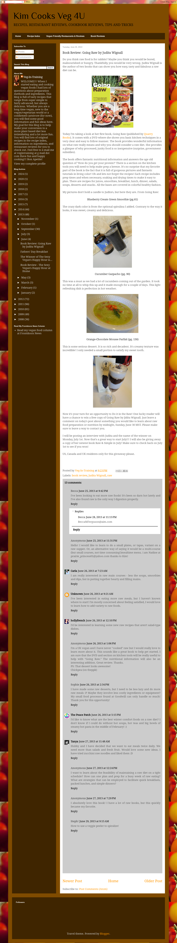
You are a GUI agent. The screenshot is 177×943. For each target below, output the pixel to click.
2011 (21, 304)
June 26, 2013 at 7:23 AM (92, 570)
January (26, 292)
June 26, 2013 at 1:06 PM (101, 643)
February (27, 287)
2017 (21, 194)
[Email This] (117, 471)
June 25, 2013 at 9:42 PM (93, 490)
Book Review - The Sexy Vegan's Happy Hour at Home (35, 268)
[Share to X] (122, 471)
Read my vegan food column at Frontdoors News (34, 332)
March (25, 282)
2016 (21, 199)
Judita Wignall (97, 475)
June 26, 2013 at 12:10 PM (101, 620)
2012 (21, 299)
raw (109, 475)
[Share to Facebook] (124, 471)
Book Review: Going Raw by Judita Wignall (35, 245)
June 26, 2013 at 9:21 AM (98, 593)
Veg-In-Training (33, 77)
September (28, 229)
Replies (79, 511)
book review (79, 475)
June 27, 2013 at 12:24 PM (102, 768)
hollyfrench (78, 620)
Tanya (74, 741)
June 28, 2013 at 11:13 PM (101, 517)
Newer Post (72, 881)
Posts (20, 51)
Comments (24, 57)
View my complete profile (30, 163)
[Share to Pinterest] (126, 471)
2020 (21, 179)
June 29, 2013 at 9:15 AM (94, 821)
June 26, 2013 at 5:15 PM (106, 714)
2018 (21, 189)
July (24, 234)
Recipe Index (33, 36)
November (28, 218)
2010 (21, 309)
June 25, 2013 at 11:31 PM (102, 540)
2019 (21, 184)
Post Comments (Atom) (93, 889)
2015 (21, 204)
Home (18, 36)
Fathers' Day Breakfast (34, 251)
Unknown (77, 593)
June (24, 239)
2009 (21, 314)
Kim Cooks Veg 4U (49, 16)
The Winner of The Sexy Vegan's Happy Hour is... (36, 258)
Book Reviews (98, 36)
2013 (21, 214)
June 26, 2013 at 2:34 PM (94, 684)
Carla (74, 570)
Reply (74, 503)
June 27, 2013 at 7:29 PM (101, 798)
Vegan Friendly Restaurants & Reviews (65, 36)
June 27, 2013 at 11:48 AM (94, 741)
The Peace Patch (81, 714)
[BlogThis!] (119, 471)
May (24, 277)
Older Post (153, 881)
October (26, 223)
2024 (21, 173)
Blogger (104, 933)
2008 (21, 319)
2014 (21, 209)
